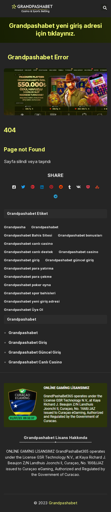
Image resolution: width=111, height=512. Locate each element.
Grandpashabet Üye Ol (23, 309)
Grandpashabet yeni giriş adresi (32, 301)
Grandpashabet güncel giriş (69, 260)
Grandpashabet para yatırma (28, 268)
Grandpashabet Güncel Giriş (35, 352)
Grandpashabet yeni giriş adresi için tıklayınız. (55, 29)
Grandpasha (15, 227)
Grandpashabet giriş (21, 260)
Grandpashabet (44, 227)
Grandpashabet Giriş (28, 342)
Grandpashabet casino (78, 252)
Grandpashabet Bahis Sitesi (28, 235)
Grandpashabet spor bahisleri (30, 293)
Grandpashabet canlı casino (28, 243)
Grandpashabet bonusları (80, 235)
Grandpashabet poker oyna (27, 285)
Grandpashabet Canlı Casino (35, 362)
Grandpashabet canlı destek (28, 252)
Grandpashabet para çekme (28, 276)
